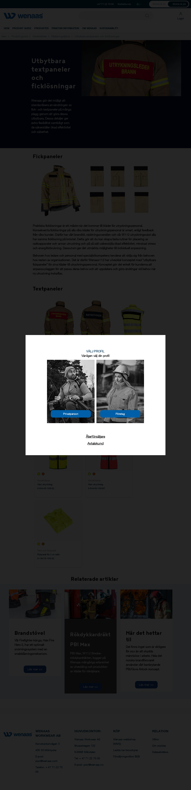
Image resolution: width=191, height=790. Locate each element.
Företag (120, 413)
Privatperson (70, 413)
